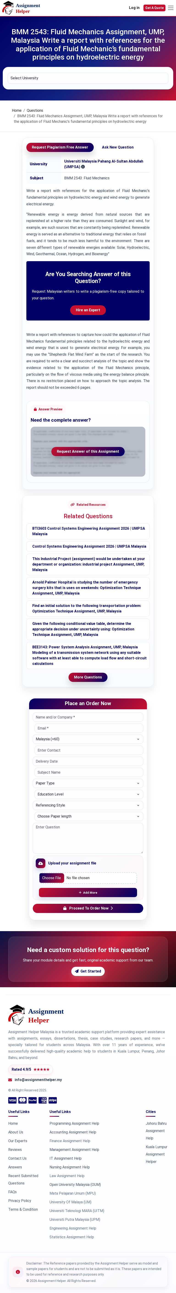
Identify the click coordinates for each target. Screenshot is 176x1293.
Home (17, 110)
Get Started (90, 971)
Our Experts (17, 1141)
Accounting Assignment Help (73, 1132)
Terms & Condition (23, 1209)
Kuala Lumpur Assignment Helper (156, 1154)
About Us (15, 1132)
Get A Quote (154, 8)
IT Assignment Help (66, 1158)
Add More (90, 892)
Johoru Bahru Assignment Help (156, 1130)
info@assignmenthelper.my (38, 1080)
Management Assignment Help (74, 1149)
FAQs (12, 1192)
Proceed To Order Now (89, 908)
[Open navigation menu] (170, 7)
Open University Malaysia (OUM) (75, 1184)
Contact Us (17, 1158)
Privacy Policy (19, 1201)
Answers (15, 1167)
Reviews (15, 1149)
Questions (35, 110)
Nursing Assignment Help (70, 1167)
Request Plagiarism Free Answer (60, 147)
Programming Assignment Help (74, 1123)
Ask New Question (118, 147)
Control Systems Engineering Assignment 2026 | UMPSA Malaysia (89, 546)
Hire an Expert (88, 310)
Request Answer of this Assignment (88, 451)
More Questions (88, 677)
